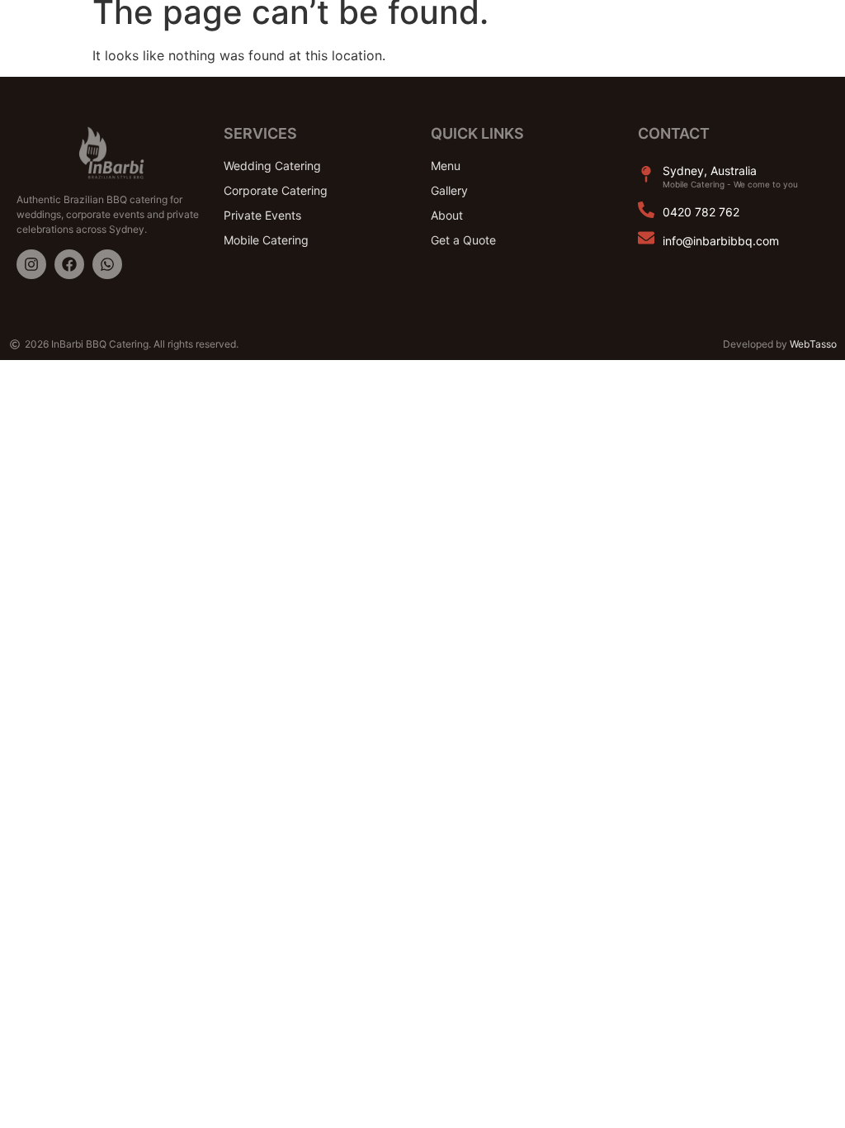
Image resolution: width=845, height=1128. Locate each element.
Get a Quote (463, 240)
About (447, 215)
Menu (445, 166)
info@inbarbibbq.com (721, 241)
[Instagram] (31, 264)
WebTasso (813, 344)
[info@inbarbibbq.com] (646, 238)
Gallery (449, 190)
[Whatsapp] (107, 264)
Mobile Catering (266, 240)
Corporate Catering (276, 190)
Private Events (262, 215)
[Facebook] (69, 264)
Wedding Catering (272, 166)
